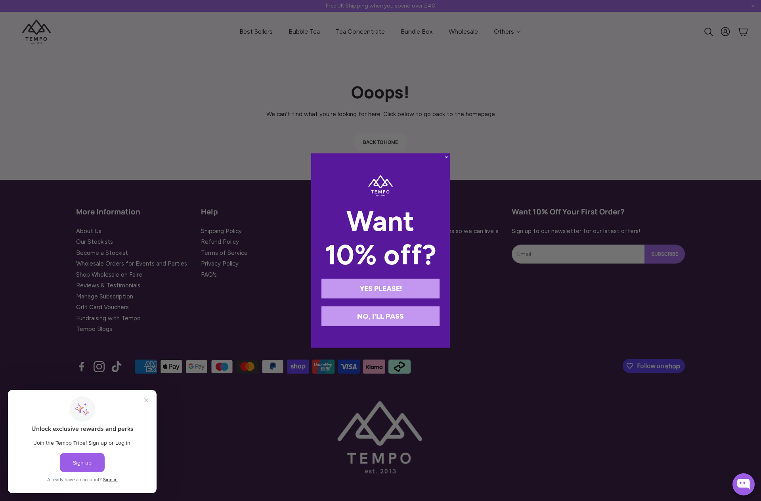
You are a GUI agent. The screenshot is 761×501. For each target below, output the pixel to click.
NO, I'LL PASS (380, 316)
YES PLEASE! (380, 288)
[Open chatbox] (743, 484)
